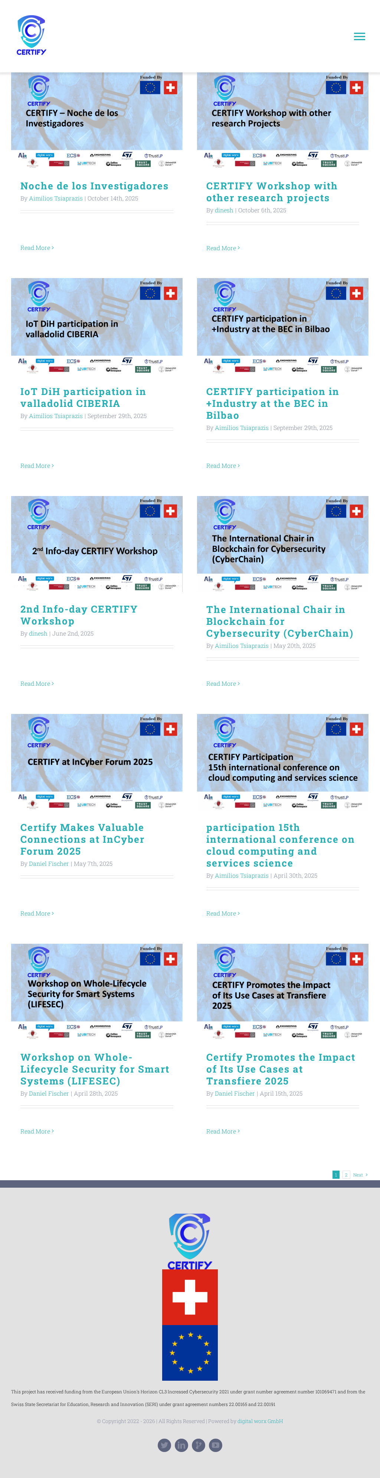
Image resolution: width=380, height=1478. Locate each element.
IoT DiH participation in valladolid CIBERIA (97, 326)
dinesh (224, 210)
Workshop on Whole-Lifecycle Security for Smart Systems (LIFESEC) (97, 992)
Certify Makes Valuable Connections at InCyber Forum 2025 (97, 762)
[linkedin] (181, 1445)
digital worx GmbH (260, 1421)
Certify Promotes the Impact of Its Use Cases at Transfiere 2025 (283, 992)
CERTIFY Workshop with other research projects (283, 121)
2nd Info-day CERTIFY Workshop (97, 544)
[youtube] (215, 1445)
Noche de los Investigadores (97, 121)
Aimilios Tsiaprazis (56, 198)
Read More (35, 247)
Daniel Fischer (49, 863)
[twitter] (164, 1445)
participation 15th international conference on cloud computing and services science (283, 762)
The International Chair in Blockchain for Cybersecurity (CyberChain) (283, 544)
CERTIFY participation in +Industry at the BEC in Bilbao (283, 326)
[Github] (198, 1445)
